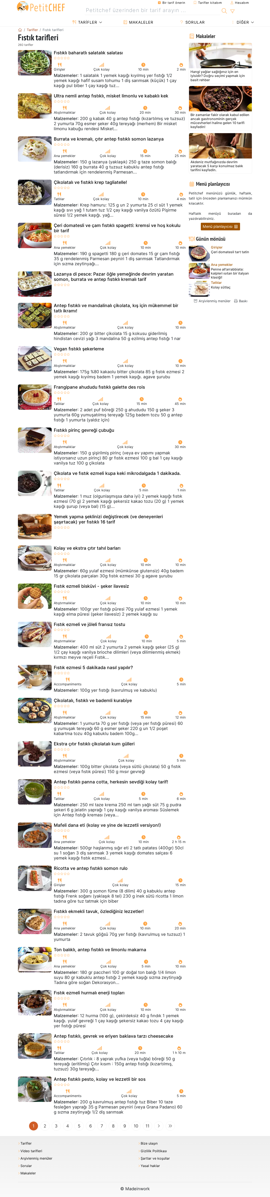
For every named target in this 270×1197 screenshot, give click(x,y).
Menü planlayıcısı (218, 226)
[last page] (170, 1126)
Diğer (242, 22)
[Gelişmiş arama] (232, 11)
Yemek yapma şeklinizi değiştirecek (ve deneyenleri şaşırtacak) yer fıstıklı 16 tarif (108, 519)
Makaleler (140, 22)
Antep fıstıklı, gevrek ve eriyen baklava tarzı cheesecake (113, 1036)
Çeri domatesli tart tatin (230, 252)
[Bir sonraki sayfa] (158, 1126)
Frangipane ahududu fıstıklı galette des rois (99, 387)
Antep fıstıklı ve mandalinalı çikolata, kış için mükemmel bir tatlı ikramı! (116, 308)
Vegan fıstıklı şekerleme (79, 348)
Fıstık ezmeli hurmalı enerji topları (89, 992)
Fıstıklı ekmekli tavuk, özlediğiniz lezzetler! (99, 911)
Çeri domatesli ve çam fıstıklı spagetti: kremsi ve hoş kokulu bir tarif (117, 228)
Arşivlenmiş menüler (214, 301)
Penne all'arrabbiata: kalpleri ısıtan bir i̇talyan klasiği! (230, 273)
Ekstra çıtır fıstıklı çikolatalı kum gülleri (94, 743)
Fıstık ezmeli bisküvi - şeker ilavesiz (91, 586)
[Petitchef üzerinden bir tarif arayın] (224, 10)
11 (147, 1126)
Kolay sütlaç (221, 287)
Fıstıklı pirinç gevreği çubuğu (84, 430)
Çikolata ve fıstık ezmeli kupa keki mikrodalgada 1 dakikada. (117, 473)
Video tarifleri (31, 1151)
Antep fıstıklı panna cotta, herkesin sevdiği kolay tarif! (111, 781)
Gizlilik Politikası (154, 1151)
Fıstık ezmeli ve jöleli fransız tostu (89, 624)
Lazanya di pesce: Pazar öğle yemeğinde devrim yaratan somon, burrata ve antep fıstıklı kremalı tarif (114, 276)
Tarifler (87, 22)
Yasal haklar (150, 1166)
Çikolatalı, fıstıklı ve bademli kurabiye (93, 700)
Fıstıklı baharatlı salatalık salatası (88, 52)
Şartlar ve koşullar (155, 1158)
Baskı (242, 301)
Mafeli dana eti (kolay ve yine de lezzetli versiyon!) (107, 825)
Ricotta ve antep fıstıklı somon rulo (91, 868)
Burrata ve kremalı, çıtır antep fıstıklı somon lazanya (109, 139)
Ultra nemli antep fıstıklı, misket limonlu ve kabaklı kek (111, 95)
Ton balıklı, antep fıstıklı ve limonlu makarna (100, 949)
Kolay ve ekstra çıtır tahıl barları (87, 548)
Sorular (194, 22)
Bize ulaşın (149, 1143)
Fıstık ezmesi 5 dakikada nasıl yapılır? (93, 667)
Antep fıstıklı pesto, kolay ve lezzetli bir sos (100, 1079)
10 (136, 1126)
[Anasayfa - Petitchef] (20, 30)
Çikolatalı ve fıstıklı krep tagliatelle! (90, 182)
